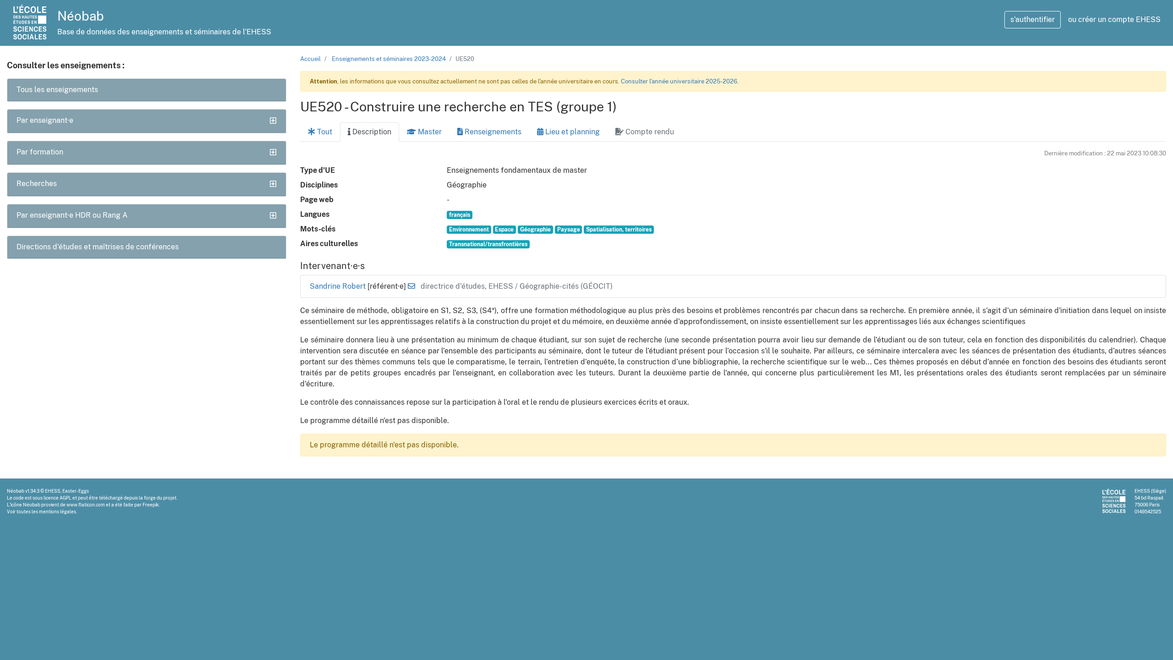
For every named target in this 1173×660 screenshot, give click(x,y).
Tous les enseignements (57, 89)
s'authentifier (1032, 19)
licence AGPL (57, 497)
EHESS (52, 491)
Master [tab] (429, 131)
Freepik (151, 504)
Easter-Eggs (75, 491)
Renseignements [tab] (492, 131)
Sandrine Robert (338, 286)
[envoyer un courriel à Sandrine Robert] (411, 286)
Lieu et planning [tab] (571, 131)
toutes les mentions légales (46, 511)
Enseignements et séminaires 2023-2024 (389, 58)
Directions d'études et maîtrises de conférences (97, 246)
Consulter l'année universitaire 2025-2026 (679, 81)
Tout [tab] (323, 131)
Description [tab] (371, 131)
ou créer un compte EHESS (1114, 19)
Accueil (310, 58)
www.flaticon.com (85, 504)
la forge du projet (157, 497)
